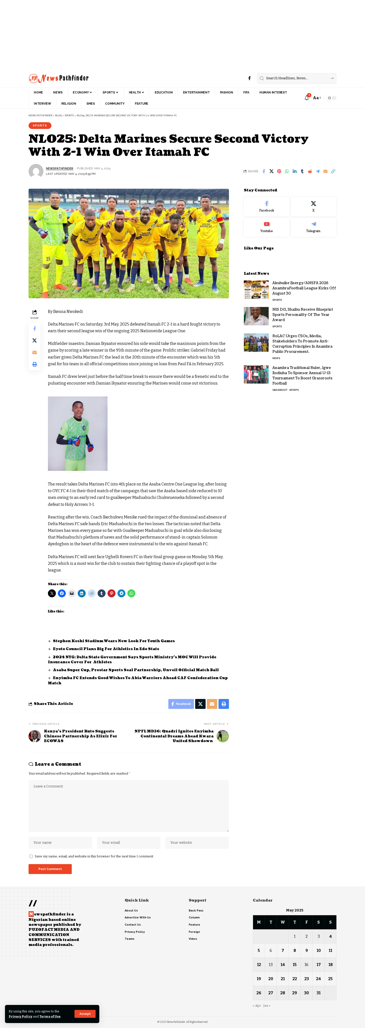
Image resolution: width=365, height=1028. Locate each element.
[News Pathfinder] (59, 78)
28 (282, 993)
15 (295, 964)
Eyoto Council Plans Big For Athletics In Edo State (106, 649)
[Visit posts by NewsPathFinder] (36, 171)
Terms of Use (50, 1016)
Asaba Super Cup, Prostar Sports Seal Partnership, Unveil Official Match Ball (136, 670)
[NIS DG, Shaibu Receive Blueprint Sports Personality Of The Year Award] (256, 316)
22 (294, 978)
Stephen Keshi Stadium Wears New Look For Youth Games (114, 641)
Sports (40, 125)
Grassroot (279, 389)
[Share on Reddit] (309, 171)
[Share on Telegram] (317, 171)
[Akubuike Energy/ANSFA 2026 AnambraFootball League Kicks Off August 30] (256, 289)
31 (319, 993)
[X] (313, 206)
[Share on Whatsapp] (286, 171)
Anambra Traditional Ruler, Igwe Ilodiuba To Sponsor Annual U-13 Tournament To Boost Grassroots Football (302, 375)
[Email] (325, 171)
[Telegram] (313, 227)
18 (330, 964)
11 (330, 950)
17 (319, 964)
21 (283, 978)
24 (318, 978)
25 (330, 978)
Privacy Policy (20, 1016)
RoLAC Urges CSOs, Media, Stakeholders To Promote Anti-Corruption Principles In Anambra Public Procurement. (302, 343)
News (276, 358)
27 (270, 993)
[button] (85, 1014)
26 (258, 993)
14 (283, 964)
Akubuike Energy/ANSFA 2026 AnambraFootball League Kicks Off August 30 (304, 288)
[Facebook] (249, 78)
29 (294, 993)
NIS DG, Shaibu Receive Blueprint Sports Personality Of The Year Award (302, 314)
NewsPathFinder (59, 168)
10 (319, 950)
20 (270, 978)
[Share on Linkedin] (294, 171)
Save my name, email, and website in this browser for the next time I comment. (94, 856)
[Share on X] (271, 171)
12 (259, 964)
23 (306, 978)
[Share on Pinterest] (279, 171)
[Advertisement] (149, 34)
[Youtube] (267, 227)
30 (306, 993)
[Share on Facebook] (263, 171)
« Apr (257, 1005)
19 (259, 978)
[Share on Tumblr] (302, 171)
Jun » (266, 1005)
